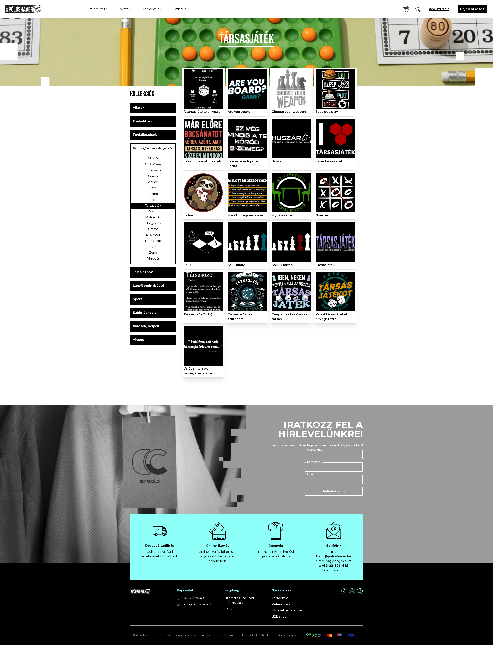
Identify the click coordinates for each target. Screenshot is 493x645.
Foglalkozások (145, 135)
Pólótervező (97, 9)
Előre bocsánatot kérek (202, 161)
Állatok (138, 108)
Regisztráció (439, 9)
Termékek (280, 598)
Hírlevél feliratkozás (287, 610)
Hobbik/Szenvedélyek (151, 148)
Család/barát (143, 121)
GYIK (228, 609)
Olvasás (153, 158)
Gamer (153, 176)
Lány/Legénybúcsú (148, 286)
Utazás (153, 229)
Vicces (138, 339)
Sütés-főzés (153, 164)
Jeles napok (143, 272)
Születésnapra (145, 312)
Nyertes (322, 215)
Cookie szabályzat (286, 635)
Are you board (239, 112)
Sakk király (236, 265)
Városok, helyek (146, 326)
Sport (137, 299)
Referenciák (281, 604)
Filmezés (153, 258)
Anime (153, 182)
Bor (153, 247)
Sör (153, 200)
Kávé (153, 188)
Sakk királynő (282, 265)
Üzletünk (181, 9)
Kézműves (153, 170)
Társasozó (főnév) (198, 314)
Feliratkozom (334, 491)
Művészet (153, 235)
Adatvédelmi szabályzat (218, 635)
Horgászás (153, 223)
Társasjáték (153, 205)
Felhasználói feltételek (254, 635)
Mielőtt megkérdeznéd (246, 215)
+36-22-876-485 (335, 565)
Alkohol (153, 194)
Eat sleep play (327, 112)
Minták (125, 9)
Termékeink (152, 9)
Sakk (187, 265)
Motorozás (153, 217)
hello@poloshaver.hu (333, 556)
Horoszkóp (153, 241)
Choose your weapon (289, 112)
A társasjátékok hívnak (202, 112)
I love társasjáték (329, 161)
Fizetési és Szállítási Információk (239, 600)
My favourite (282, 215)
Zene (153, 252)
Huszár (277, 161)
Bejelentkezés (472, 9)
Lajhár (188, 215)
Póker (153, 211)
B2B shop (279, 616)
